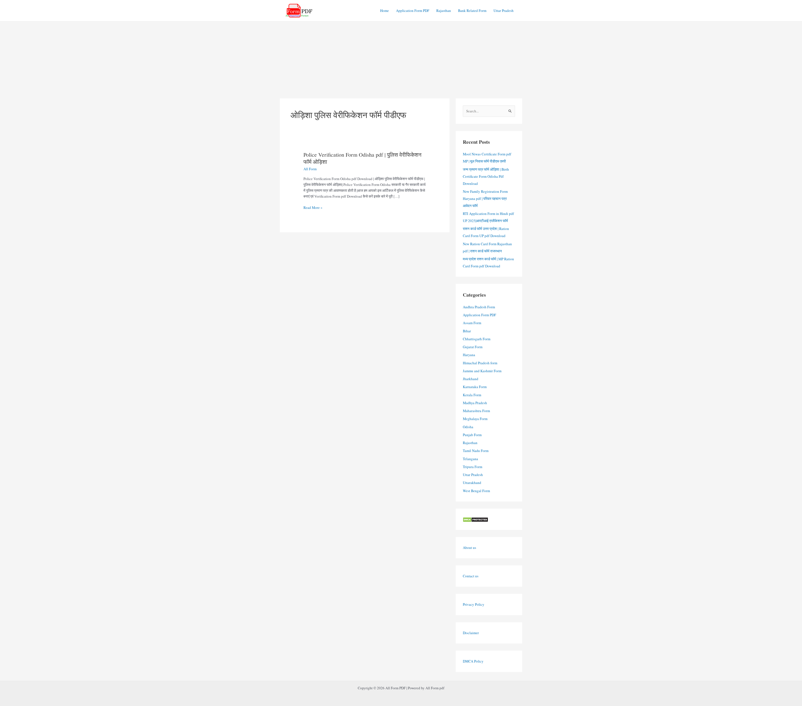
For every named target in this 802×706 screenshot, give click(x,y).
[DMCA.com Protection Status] (475, 519)
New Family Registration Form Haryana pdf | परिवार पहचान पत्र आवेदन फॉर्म (485, 198)
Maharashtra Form (476, 410)
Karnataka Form (475, 386)
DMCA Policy (473, 661)
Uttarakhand (472, 482)
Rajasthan (443, 10)
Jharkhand (470, 378)
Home (384, 10)
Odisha (468, 426)
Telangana (470, 458)
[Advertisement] (401, 53)
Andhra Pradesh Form (479, 307)
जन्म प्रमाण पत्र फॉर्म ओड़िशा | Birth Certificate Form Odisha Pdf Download (486, 176)
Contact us (470, 576)
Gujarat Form (472, 346)
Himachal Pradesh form (480, 363)
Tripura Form (472, 466)
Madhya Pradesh (475, 402)
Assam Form (472, 322)
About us (469, 547)
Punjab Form (472, 434)
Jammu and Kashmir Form (482, 370)
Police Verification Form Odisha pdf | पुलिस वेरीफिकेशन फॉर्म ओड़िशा (362, 158)
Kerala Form (472, 394)
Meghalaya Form (475, 418)
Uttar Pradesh (504, 10)
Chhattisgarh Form (476, 338)
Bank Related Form (472, 10)
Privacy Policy (473, 604)
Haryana (469, 354)
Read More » (312, 208)
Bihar (467, 331)
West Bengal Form (476, 490)
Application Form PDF (412, 10)
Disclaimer (471, 632)
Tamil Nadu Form (476, 450)
